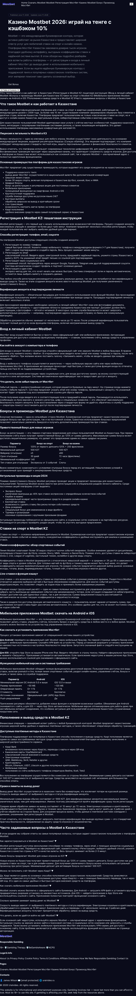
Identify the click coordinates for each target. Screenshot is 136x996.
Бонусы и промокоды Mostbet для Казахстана (34, 95)
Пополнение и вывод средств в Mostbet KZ (50, 98)
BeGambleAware (35, 947)
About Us (4, 958)
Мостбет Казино (78, 2)
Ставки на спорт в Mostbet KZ (76, 95)
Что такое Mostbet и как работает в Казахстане (26, 93)
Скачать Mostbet (37, 2)
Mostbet (41, 122)
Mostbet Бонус (95, 2)
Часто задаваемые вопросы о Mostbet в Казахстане (102, 98)
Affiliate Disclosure (69, 958)
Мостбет (18, 366)
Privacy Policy (17, 958)
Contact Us (122, 958)
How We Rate (86, 958)
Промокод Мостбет (86, 969)
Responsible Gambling (105, 958)
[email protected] (30, 980)
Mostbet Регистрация (57, 2)
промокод (5, 866)
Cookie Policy (32, 958)
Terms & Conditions (49, 958)
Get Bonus (13, 84)
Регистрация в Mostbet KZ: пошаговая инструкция (79, 93)
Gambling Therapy (15, 947)
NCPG (50, 947)
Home (24, 2)
